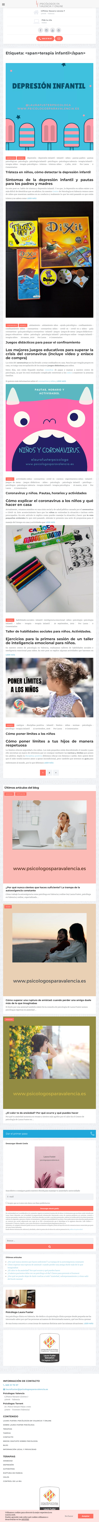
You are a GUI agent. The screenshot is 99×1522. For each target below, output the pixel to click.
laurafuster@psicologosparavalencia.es (26, 1389)
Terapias (7, 1429)
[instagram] (46, 30)
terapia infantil (85, 161)
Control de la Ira (12, 1481)
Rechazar (69, 1516)
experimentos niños (74, 479)
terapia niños (12, 164)
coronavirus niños (49, 329)
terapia (28, 623)
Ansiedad (9, 794)
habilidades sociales (25, 620)
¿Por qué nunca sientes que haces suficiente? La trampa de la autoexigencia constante (46, 1262)
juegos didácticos (84, 331)
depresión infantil (46, 158)
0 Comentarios (55, 337)
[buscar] (49, 1246)
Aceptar (85, 1516)
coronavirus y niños (47, 381)
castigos (20, 725)
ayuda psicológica (68, 325)
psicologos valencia (68, 161)
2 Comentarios (20, 488)
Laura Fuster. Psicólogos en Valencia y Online (27, 1421)
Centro (55, 191)
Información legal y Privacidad (19, 1449)
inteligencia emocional (54, 620)
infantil (60, 158)
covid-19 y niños (79, 329)
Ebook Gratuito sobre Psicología (20, 1441)
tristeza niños (55, 164)
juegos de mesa (68, 331)
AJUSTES (25, 1519)
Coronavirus (12, 325)
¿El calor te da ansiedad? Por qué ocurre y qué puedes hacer (42, 1113)
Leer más (88, 1323)
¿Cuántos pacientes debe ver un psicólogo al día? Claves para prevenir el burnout (43, 1273)
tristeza (43, 164)
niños (68, 158)
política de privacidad (75, 1229)
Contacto (8, 1437)
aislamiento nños (50, 325)
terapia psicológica (28, 164)
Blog (5, 1445)
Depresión (11, 158)
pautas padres (79, 158)
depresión (31, 158)
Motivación (20, 794)
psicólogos (53, 161)
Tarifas (7, 1433)
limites (59, 725)
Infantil (21, 158)
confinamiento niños (15, 329)
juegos (57, 331)
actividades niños (24, 479)
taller (18, 623)
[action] (59, 38)
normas (76, 725)
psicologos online (68, 334)
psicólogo (87, 482)
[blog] (58, 30)
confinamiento (85, 325)
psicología (23, 161)
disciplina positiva (35, 725)
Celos (6, 1477)
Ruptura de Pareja (13, 1473)
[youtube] (52, 30)
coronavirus (33, 329)
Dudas (8, 907)
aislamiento (34, 325)
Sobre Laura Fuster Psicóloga (18, 1425)
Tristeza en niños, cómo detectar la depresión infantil (48, 172)
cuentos (59, 479)
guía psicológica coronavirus (31, 331)
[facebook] (40, 30)
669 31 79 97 (47, 39)
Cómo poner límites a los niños (30, 734)
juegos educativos (14, 334)
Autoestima (9, 1469)
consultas (49, 370)
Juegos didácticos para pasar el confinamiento (43, 342)
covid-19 (64, 329)
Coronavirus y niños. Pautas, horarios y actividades (46, 493)
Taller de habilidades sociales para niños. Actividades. (48, 631)
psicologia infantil (38, 161)
